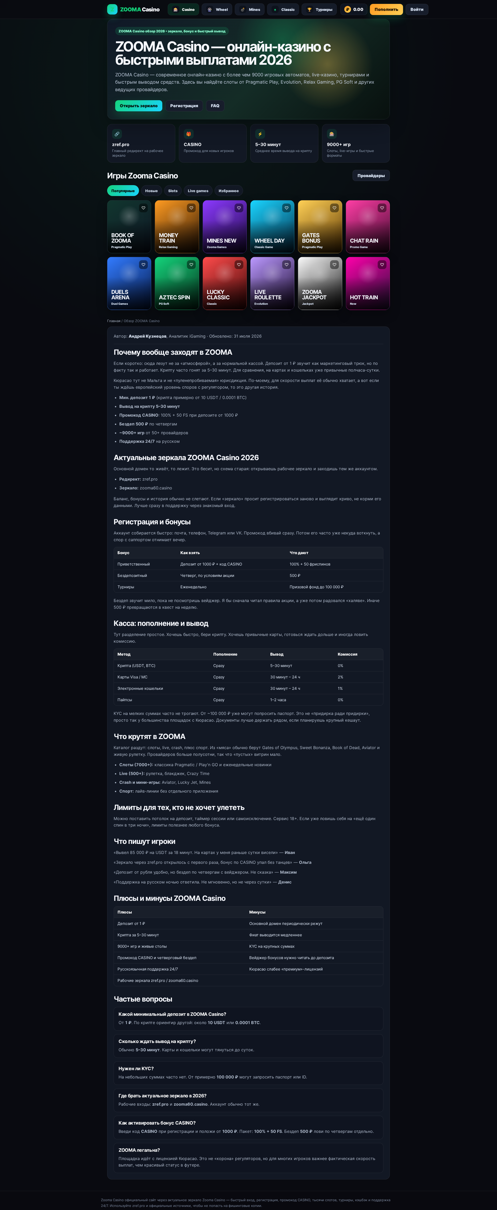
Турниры (319, 9)
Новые (151, 191)
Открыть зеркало (139, 105)
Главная (113, 321)
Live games (198, 191)
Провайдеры (371, 175)
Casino (184, 9)
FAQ (215, 105)
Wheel (217, 9)
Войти (417, 9)
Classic (284, 9)
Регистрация (184, 105)
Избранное (229, 191)
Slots (173, 191)
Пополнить (386, 9)
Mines (250, 9)
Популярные (123, 191)
